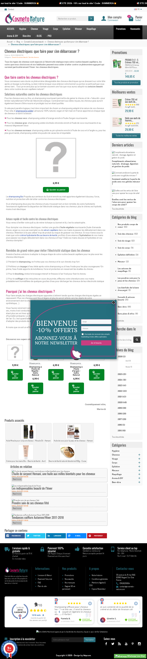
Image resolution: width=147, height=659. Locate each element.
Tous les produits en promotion (126, 82)
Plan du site (42, 586)
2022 (122, 391)
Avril (128, 361)
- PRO (48, 36)
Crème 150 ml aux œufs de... (131, 101)
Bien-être (27, 36)
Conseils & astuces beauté (20, 57)
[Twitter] (112, 643)
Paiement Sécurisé (45, 579)
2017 (122, 419)
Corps (55, 28)
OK (91, 18)
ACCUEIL (10, 28)
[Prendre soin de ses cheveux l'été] (25, 500)
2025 (122, 374)
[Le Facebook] (106, 643)
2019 (122, 408)
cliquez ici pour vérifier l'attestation (96, 632)
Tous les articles (118, 209)
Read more (17, 479)
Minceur (78, 28)
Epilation (66, 28)
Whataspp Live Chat (136, 656)
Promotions (121, 28)
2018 (122, 413)
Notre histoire (97, 575)
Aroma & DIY (12, 36)
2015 (122, 430)
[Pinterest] (132, 643)
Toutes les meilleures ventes (126, 135)
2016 (121, 425)
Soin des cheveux (34, 57)
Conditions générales (100, 579)
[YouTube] (125, 643)
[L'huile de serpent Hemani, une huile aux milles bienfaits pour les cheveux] (41, 471)
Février (129, 367)
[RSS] (119, 643)
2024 (122, 380)
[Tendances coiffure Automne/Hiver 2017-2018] (30, 514)
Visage (45, 28)
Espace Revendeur (99, 589)
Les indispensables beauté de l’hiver (32, 488)
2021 (122, 396)
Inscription (90, 639)
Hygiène (22, 28)
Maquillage (91, 28)
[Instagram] (139, 643)
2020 (122, 402)
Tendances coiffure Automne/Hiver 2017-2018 (38, 517)
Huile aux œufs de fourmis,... (132, 119)
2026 (122, 356)
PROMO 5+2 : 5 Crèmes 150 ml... (132, 61)
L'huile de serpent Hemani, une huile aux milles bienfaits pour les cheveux (53, 473)
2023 (122, 385)
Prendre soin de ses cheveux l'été (30, 503)
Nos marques (70, 582)
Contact (11, 9)
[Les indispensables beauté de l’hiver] (26, 485)
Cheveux (34, 28)
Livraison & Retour (45, 575)
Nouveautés (135, 28)
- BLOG (38, 36)
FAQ (39, 582)
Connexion (113, 20)
